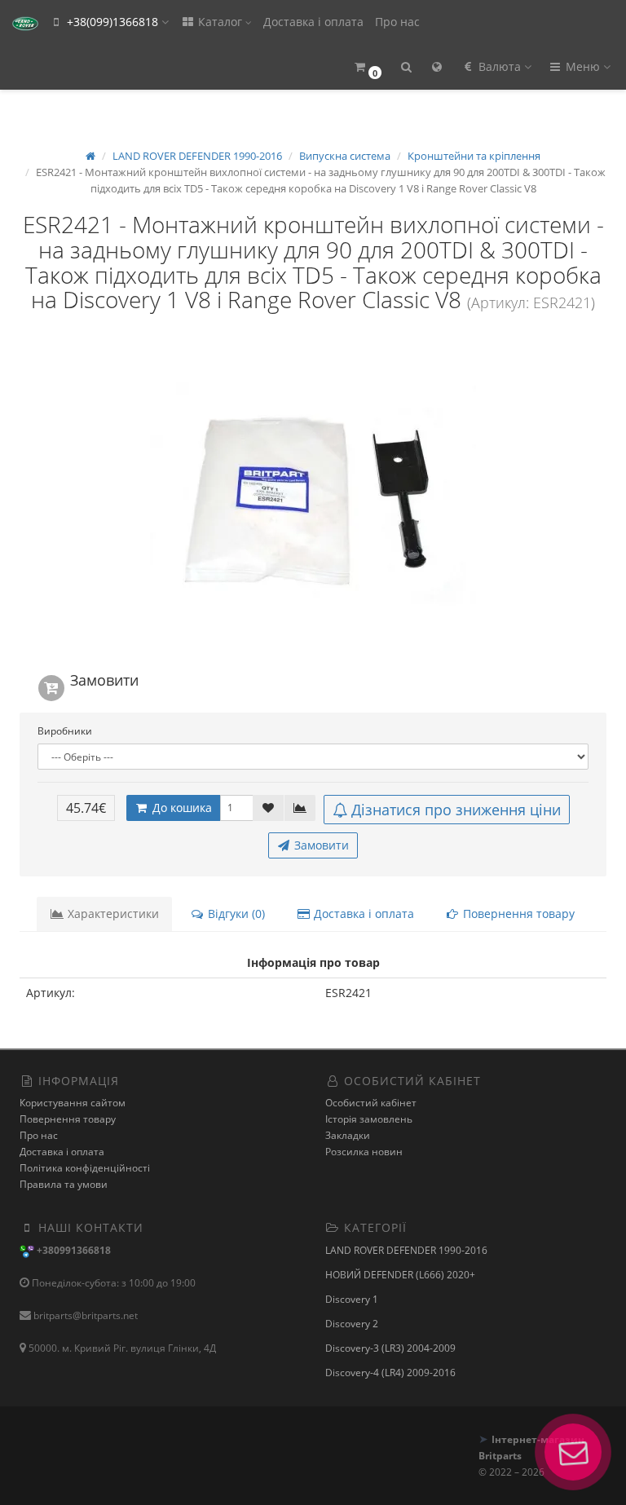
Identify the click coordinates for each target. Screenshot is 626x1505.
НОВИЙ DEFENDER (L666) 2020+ (400, 1275)
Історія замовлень (368, 1119)
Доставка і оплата (313, 21)
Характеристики (111, 913)
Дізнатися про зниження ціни (456, 809)
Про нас (397, 21)
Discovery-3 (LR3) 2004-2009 (390, 1348)
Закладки (347, 1135)
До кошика (180, 807)
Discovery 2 (351, 1324)
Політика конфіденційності (85, 1168)
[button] (367, 67)
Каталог (220, 21)
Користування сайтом (73, 1103)
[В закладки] (268, 808)
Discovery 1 (351, 1299)
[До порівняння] (299, 808)
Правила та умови (64, 1184)
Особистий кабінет (371, 1103)
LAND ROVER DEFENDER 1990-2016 (406, 1250)
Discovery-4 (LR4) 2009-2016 (390, 1372)
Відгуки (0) (235, 913)
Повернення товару (517, 913)
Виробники (64, 731)
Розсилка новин (364, 1152)
